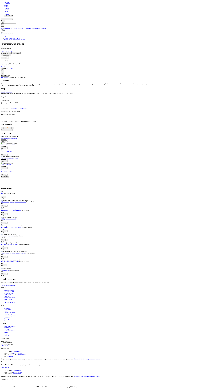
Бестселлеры (16, 28)
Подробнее (4, 67)
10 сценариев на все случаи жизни (11, 210)
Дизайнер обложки (9, 297)
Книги (6, 311)
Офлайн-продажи (9, 290)
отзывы (7, 77)
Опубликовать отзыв (6, 129)
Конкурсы (7, 6)
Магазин (6, 2)
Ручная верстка (8, 293)
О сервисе (7, 3)
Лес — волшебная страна (8, 144)
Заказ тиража (8, 299)
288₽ (2, 205)
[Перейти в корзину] (4, 30)
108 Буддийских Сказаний (8, 219)
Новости (6, 9)
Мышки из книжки (6, 151)
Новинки (6, 329)
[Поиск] (2, 24)
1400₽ (3, 239)
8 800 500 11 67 (5, 345)
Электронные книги (10, 326)
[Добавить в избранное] (2, 70)
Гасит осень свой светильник (9, 158)
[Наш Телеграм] (5, 384)
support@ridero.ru (16, 351)
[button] (109, 24)
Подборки (35, 28)
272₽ (2, 248)
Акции (6, 11)
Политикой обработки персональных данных (87, 359)
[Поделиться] (2, 73)
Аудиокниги (7, 327)
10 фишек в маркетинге (7, 236)
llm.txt (5, 320)
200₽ (2, 141)
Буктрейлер (7, 294)
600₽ (2, 256)
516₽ (2, 231)
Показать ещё (5, 176)
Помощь (6, 14)
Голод (2, 193)
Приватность (8, 314)
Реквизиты (7, 317)
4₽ (2, 197)
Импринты (10, 28)
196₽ (2, 168)
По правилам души (6, 171)
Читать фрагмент (5, 55)
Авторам (6, 8)
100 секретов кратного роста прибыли (12, 227)
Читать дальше (5, 367)
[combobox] (109, 22)
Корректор (7, 296)
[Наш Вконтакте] (5, 382)
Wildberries (12, 108)
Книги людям (42, 28)
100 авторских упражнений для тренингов (13, 253)
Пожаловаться (5, 75)
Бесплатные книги (9, 330)
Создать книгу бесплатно (8, 285)
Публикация (7, 300)
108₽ (2, 273)
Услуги (6, 5)
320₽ (2, 148)
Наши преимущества (10, 315)
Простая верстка (9, 291)
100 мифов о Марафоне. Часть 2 (10, 244)
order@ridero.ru (21, 354)
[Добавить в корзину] (7, 57)
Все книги (4, 28)
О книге (3, 77)
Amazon (24, 108)
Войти (2, 20)
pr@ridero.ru (9, 356)
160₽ (2, 222)
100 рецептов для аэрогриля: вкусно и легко (13, 202)
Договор (6, 319)
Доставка (6, 335)
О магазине (7, 309)
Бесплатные (23, 28)
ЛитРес (17, 108)
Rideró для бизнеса (9, 302)
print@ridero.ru (17, 353)
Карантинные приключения (9, 138)
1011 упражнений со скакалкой (10, 261)
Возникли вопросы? (10, 312)
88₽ (2, 265)
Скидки (29, 28)
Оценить (10, 68)
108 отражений (5, 270)
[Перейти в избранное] (2, 30)
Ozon (20, 108)
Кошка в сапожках (6, 164)
